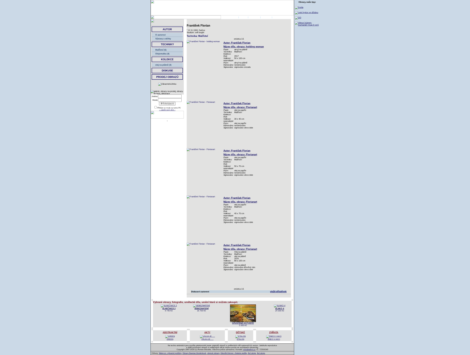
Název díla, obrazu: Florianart (240, 107)
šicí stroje (252, 353)
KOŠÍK (276, 17)
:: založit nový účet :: (167, 110)
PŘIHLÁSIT (254, 17)
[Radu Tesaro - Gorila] (299, 7)
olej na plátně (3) (163, 65)
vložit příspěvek (278, 291)
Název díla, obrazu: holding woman (243, 46)
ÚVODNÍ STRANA (229, 17)
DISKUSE (167, 70)
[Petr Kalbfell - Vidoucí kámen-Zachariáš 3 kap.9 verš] (307, 25)
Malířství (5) (161, 50)
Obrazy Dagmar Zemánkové (194, 353)
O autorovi (160, 35)
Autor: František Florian (236, 42)
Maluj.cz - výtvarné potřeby (170, 353)
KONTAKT (266, 17)
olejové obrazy (213, 353)
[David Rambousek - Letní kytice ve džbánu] (306, 12)
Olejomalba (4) (162, 54)
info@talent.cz (249, 349)
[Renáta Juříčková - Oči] (298, 17)
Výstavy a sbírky (163, 39)
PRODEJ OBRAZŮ (167, 76)
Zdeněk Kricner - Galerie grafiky (233, 353)
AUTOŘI (243, 17)
